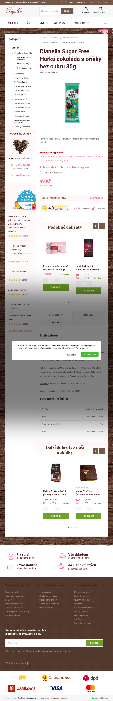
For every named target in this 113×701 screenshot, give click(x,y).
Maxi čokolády (23, 64)
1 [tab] (68, 302)
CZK (103, 2)
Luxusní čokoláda (21, 112)
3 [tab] (73, 302)
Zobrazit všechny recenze (20, 330)
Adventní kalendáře (82, 600)
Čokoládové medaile (22, 86)
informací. (84, 348)
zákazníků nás (78, 569)
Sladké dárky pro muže (49, 604)
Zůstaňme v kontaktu (15, 663)
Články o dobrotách (13, 615)
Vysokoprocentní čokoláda (24, 58)
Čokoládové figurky (22, 103)
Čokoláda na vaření (24, 68)
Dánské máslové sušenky (84, 608)
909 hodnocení (61, 209)
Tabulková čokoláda (23, 53)
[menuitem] (14, 22)
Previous (95, 226)
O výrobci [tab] (56, 323)
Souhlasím (91, 354)
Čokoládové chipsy (22, 108)
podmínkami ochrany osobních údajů (52, 651)
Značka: (94, 409)
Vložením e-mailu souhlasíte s (37, 651)
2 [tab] (71, 302)
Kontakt (8, 2)
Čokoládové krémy (21, 99)
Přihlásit (94, 643)
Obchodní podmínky (14, 604)
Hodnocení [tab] (89, 315)
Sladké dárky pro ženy (48, 596)
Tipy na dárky (45, 592)
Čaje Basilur (79, 619)
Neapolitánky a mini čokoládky (22, 121)
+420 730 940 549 (22, 165)
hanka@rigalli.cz (22, 175)
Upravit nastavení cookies (57, 698)
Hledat (67, 11)
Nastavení (71, 354)
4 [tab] (76, 302)
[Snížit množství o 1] (45, 280)
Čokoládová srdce (21, 116)
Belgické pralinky (21, 78)
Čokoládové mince (21, 90)
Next (102, 226)
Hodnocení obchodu (38, 2)
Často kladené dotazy (14, 596)
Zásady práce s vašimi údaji (17, 611)
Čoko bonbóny (20, 95)
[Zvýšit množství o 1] (57, 280)
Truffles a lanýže (20, 82)
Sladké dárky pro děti (48, 600)
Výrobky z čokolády (22, 127)
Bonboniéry (19, 74)
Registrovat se (96, 198)
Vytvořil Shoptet (101, 698)
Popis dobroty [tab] (56, 315)
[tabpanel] (56, 265)
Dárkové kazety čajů (82, 592)
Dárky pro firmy (46, 608)
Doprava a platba (20, 2)
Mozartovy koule (81, 611)
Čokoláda (16, 48)
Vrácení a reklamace (14, 608)
